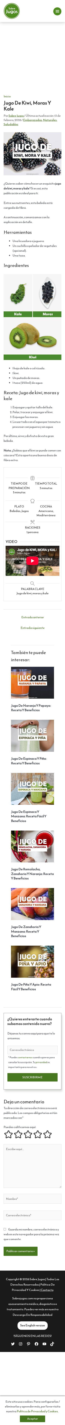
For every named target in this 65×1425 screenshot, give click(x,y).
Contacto (47, 1290)
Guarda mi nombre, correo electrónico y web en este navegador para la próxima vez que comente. (31, 1234)
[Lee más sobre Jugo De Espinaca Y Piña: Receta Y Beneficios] (32, 735)
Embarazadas (32, 120)
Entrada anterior (32, 617)
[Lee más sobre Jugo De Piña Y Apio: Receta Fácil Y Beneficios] (32, 961)
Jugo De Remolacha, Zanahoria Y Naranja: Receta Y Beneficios (32, 874)
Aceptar (32, 1418)
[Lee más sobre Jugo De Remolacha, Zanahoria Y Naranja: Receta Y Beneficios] (32, 846)
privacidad (41, 1062)
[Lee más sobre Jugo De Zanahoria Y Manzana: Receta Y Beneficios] (32, 903)
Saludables (11, 124)
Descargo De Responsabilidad (32, 1315)
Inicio (7, 96)
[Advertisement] (32, 56)
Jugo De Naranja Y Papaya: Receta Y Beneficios (31, 708)
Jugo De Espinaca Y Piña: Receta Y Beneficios (29, 761)
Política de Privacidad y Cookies (37, 1411)
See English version (32, 1325)
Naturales (50, 120)
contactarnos (25, 1057)
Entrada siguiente (33, 628)
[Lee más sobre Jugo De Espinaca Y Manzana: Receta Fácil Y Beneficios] (32, 788)
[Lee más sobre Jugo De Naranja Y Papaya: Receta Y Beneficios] (32, 682)
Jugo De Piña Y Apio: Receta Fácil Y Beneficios (31, 986)
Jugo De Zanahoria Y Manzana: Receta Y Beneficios (26, 931)
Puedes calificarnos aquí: (20, 1127)
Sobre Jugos (37, 1279)
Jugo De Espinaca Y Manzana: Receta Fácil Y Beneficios (28, 816)
